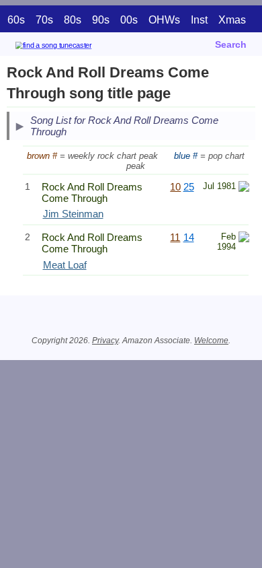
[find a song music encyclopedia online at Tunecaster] (73, 47)
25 (188, 186)
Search (231, 44)
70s (44, 20)
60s (16, 20)
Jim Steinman (73, 213)
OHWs (164, 20)
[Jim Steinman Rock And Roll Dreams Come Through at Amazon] (243, 188)
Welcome (211, 340)
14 (188, 237)
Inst (199, 20)
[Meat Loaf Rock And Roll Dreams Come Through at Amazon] (243, 238)
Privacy (105, 340)
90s (101, 20)
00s (129, 20)
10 (175, 186)
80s (72, 20)
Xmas (232, 20)
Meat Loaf (65, 265)
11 (175, 237)
